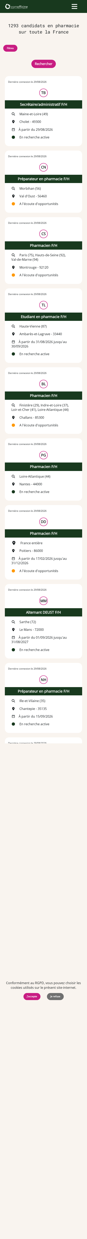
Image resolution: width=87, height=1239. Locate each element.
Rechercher (43, 64)
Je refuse (55, 996)
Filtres (10, 48)
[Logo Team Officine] (16, 6)
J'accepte (32, 996)
